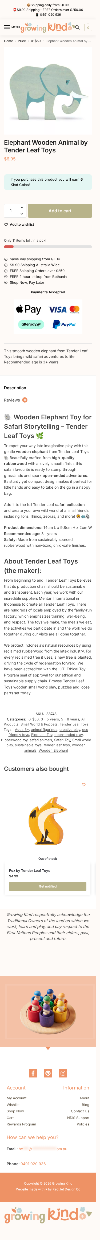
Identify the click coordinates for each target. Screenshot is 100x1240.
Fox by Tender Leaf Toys (29, 870)
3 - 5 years (50, 719)
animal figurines (44, 729)
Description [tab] (15, 387)
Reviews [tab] (15, 400)
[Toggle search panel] (77, 27)
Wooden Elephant (53, 750)
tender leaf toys (57, 745)
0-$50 (36, 41)
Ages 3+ (22, 729)
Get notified (48, 886)
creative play (69, 729)
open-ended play (68, 734)
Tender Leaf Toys (74, 724)
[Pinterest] (48, 1073)
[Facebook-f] (33, 1073)
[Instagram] (63, 1073)
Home (8, 41)
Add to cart (60, 210)
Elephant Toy (41, 734)
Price (22, 41)
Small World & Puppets (39, 724)
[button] (87, 27)
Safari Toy (62, 740)
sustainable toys (28, 745)
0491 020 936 (50, 15)
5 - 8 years (70, 719)
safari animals (41, 740)
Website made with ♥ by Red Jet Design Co (48, 1189)
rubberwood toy (14, 740)
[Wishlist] (84, 785)
